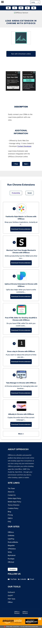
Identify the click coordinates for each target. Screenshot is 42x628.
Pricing (10, 515)
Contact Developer (24, 146)
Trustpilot (12, 569)
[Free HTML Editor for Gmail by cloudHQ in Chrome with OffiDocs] (22, 314)
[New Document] (21, 8)
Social (30, 193)
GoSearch (11, 592)
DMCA (10, 518)
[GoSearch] (14, 8)
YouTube (13, 579)
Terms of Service (13, 505)
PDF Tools (11, 599)
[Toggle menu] (2, 2)
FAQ (9, 521)
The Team (11, 488)
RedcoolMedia (13, 542)
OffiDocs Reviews (17, 612)
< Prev (16, 164)
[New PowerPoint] (33, 8)
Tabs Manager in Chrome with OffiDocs (21, 383)
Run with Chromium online (21, 54)
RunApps (11, 559)
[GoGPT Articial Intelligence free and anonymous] (8, 8)
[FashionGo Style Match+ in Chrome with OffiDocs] (22, 213)
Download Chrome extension (21, 229)
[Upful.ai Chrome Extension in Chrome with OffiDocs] (22, 280)
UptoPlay (11, 539)
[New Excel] (27, 8)
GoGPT (10, 595)
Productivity (16, 193)
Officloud (11, 562)
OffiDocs (11, 532)
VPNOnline (12, 549)
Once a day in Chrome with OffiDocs (21, 351)
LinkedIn (23, 579)
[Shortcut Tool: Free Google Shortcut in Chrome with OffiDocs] (22, 246)
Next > (26, 164)
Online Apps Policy (14, 498)
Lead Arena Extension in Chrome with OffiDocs (21, 22)
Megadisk (11, 545)
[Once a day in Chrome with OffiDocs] (22, 348)
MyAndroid (11, 555)
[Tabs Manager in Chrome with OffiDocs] (22, 379)
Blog (9, 511)
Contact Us (12, 495)
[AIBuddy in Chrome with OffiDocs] (22, 410)
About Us (11, 492)
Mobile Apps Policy (14, 502)
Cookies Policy (13, 508)
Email (32, 579)
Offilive (10, 602)
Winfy (10, 552)
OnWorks (11, 535)
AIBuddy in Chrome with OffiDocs (21, 414)
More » (21, 434)
